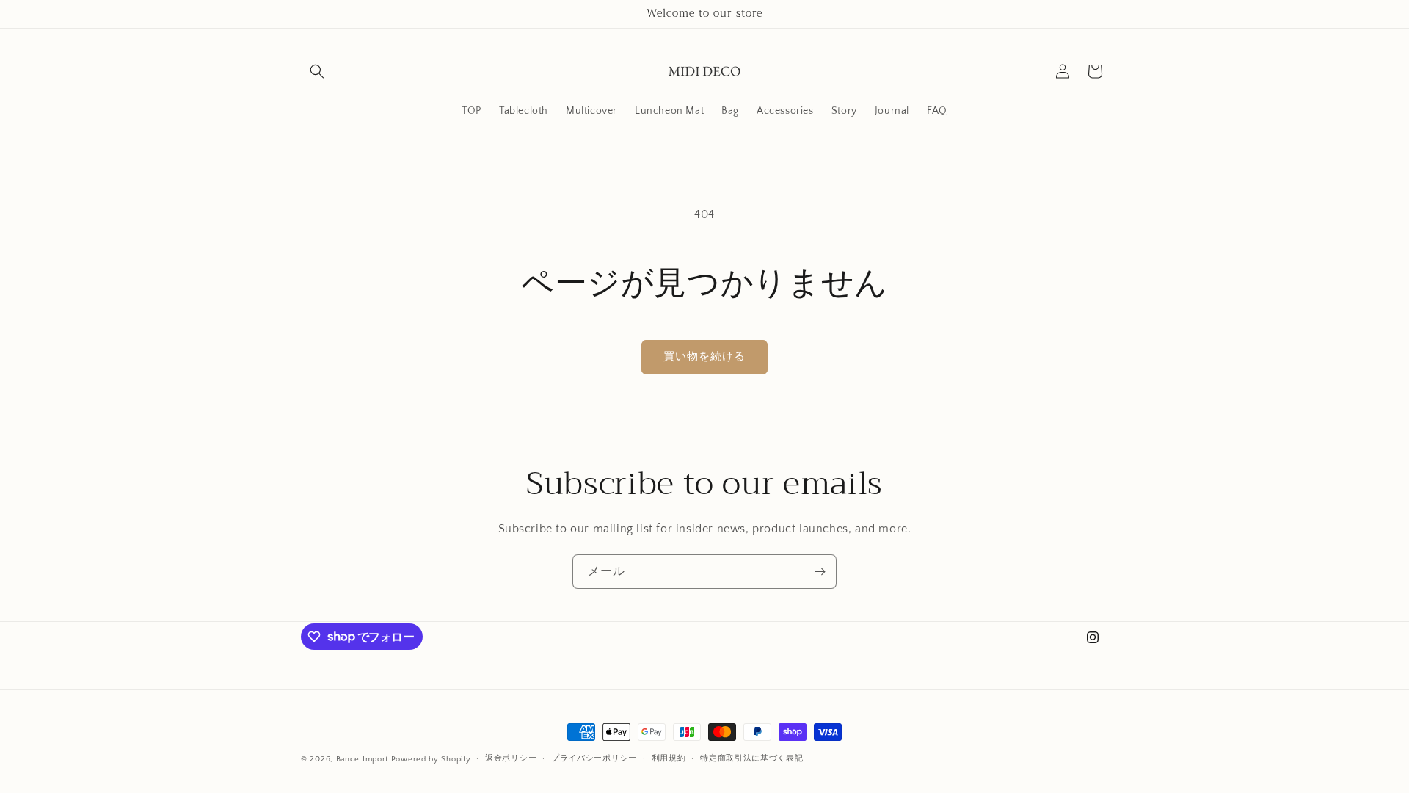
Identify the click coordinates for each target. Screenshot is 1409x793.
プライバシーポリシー (594, 758)
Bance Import (362, 759)
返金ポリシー (510, 758)
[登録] (820, 571)
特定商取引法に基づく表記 (751, 758)
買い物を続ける (704, 356)
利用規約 (669, 758)
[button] (317, 71)
